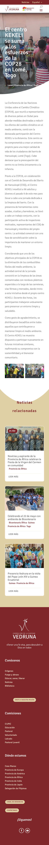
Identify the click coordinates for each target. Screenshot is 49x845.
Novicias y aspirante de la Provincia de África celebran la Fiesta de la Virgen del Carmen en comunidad (24, 461)
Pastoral (9, 731)
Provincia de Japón (14, 784)
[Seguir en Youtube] (27, 830)
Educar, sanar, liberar (15, 678)
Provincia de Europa (14, 770)
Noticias (25, 2)
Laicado (8, 738)
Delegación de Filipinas (16, 788)
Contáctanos (12, 810)
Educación (10, 727)
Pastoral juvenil (12, 742)
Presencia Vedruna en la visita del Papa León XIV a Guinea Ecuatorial (24, 576)
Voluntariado (11, 735)
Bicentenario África (18, 522)
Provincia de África (23, 85)
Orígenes (9, 671)
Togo (36, 85)
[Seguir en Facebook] (21, 830)
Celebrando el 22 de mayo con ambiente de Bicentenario (24, 517)
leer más (13, 476)
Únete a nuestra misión (24, 700)
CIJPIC (8, 724)
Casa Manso (10, 766)
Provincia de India (13, 781)
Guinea (31, 522)
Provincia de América (15, 773)
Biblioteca (9, 686)
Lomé (10, 85)
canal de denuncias (15, 802)
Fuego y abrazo (12, 674)
